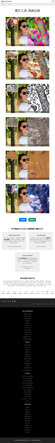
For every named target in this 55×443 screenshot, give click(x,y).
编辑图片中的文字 (27, 336)
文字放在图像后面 (27, 394)
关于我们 (33, 304)
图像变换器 (27, 354)
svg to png (27, 401)
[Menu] (53, 1)
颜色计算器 (27, 423)
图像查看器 (27, 356)
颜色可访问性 (27, 430)
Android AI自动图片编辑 (27, 387)
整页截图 (27, 365)
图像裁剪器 (27, 352)
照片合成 (27, 327)
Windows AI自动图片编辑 (27, 376)
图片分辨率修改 (27, 345)
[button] (2, 301)
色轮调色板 (27, 418)
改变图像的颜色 (27, 318)
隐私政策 (44, 304)
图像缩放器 (27, 349)
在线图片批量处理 (27, 392)
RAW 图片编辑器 (27, 389)
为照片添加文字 (27, 332)
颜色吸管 (27, 425)
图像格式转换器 (27, 358)
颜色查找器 (27, 420)
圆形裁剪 (27, 334)
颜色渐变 (27, 427)
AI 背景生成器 (27, 396)
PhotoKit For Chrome (27, 399)
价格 (48, 304)
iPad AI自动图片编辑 (27, 385)
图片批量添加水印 (27, 363)
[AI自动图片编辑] (6, 2)
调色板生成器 (27, 416)
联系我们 (52, 304)
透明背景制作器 (27, 367)
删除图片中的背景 (27, 314)
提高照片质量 (27, 330)
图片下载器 (27, 361)
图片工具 (3, 4)
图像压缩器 (27, 347)
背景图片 (27, 432)
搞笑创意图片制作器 (27, 370)
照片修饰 (27, 325)
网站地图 (27, 407)
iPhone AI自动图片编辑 (27, 383)
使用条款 (39, 304)
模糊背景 (27, 323)
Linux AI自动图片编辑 (27, 380)
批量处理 (32, 219)
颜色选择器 (27, 414)
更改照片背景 (27, 321)
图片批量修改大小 (24, 258)
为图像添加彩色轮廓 (27, 339)
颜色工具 (27, 411)
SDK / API (27, 409)
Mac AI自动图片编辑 (27, 378)
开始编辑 (23, 219)
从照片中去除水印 (27, 316)
